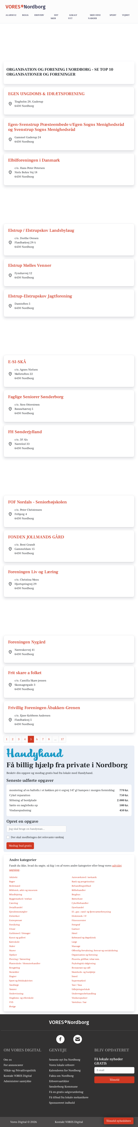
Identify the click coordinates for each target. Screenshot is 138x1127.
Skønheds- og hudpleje (83, 972)
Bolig (25, 15)
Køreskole (14, 941)
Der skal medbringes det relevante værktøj (37, 837)
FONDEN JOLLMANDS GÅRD (36, 537)
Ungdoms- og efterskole (21, 997)
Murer (12, 950)
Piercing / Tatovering (19, 959)
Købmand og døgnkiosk (84, 937)
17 (62, 739)
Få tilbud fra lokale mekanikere (68, 1097)
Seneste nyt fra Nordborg (64, 1059)
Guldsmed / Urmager (19, 933)
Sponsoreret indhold (62, 1103)
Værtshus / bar (79, 1002)
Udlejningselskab (81, 989)
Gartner (76, 929)
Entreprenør (15, 920)
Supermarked (79, 980)
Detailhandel (15, 907)
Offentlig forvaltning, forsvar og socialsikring (95, 950)
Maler (12, 946)
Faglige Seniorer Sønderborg (36, 397)
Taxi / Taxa (77, 985)
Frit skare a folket (25, 673)
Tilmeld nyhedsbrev (118, 1121)
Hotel (74, 933)
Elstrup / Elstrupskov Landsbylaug (41, 230)
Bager (12, 881)
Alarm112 (11, 15)
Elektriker (14, 916)
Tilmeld (114, 1080)
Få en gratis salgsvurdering (66, 1092)
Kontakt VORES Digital (18, 1076)
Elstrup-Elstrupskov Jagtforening (40, 296)
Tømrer (13, 989)
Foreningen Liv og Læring (33, 572)
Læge (74, 941)
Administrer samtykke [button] (17, 1081)
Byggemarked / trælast (20, 898)
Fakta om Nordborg (61, 1076)
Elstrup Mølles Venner (29, 265)
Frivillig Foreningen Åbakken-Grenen (44, 708)
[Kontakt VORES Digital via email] (77, 1039)
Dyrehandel (78, 907)
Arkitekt (13, 877)
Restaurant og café (81, 967)
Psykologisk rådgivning (84, 963)
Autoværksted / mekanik (84, 877)
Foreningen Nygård (26, 642)
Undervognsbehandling (84, 993)
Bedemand (14, 885)
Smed (74, 976)
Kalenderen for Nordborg (65, 1070)
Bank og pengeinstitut (83, 881)
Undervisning (16, 993)
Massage (76, 946)
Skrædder (14, 972)
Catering (13, 903)
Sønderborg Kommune (63, 1086)
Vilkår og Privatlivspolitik (20, 1070)
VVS (11, 1002)
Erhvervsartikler (59, 1081)
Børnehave (77, 898)
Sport (113, 15)
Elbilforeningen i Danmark (34, 160)
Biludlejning (15, 894)
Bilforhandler (79, 890)
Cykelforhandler (80, 903)
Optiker (13, 954)
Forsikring (14, 924)
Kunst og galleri (17, 937)
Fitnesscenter (79, 920)
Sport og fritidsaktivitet (21, 980)
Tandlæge (14, 985)
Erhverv (39, 15)
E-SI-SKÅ (17, 362)
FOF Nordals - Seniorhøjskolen (37, 502)
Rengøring (14, 967)
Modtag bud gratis (20, 845)
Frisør (12, 929)
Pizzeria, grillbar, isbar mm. (86, 959)
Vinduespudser (79, 997)
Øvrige (12, 1006)
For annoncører (13, 1065)
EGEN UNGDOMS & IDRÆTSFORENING (46, 94)
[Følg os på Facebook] (60, 1039)
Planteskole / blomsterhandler (24, 963)
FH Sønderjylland (25, 432)
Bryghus (76, 894)
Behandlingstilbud (81, 885)
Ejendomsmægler (18, 911)
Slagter (12, 976)
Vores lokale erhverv (62, 1065)
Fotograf (76, 924)
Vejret (126, 15)
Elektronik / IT (79, 916)
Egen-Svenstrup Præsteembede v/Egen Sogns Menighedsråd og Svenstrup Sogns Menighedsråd (66, 127)
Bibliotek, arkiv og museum (23, 890)
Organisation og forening (85, 954)
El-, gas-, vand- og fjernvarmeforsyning (91, 911)
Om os (8, 1059)
